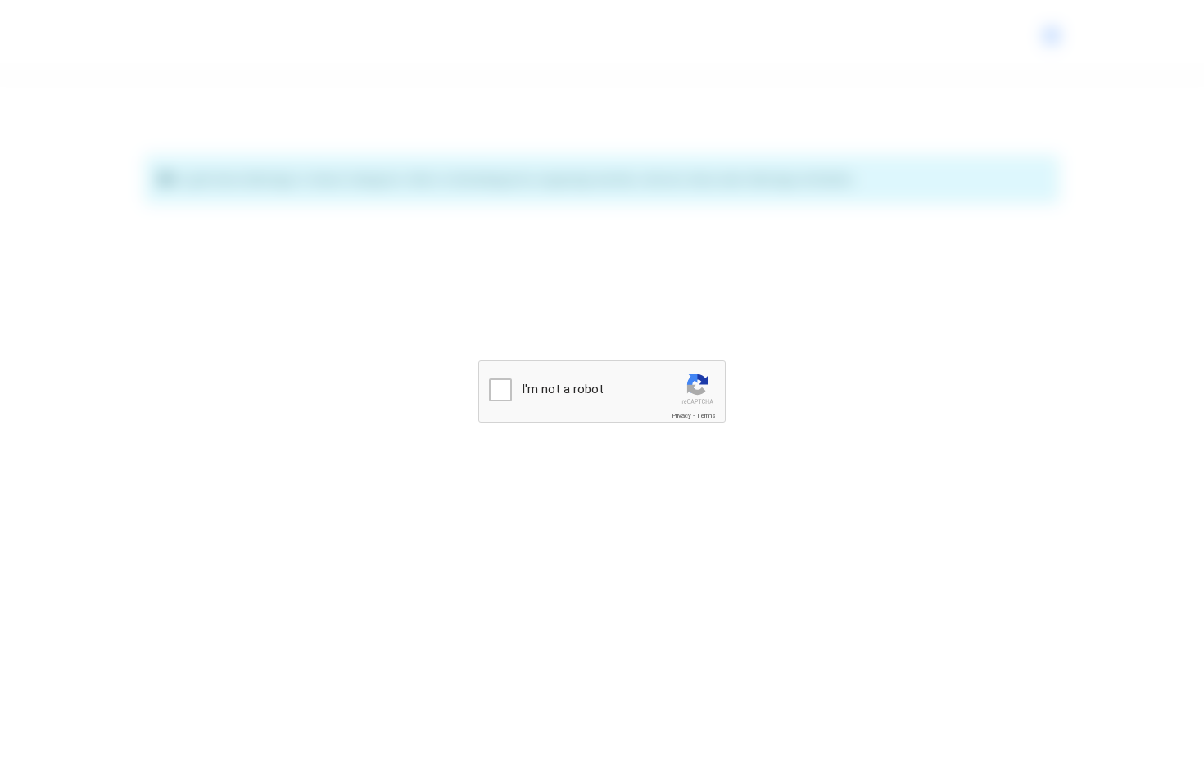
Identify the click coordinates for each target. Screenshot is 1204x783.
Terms (706, 415)
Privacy (681, 415)
